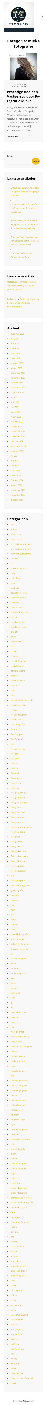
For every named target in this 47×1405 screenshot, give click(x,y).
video (13, 1310)
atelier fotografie (18, 568)
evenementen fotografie (22, 700)
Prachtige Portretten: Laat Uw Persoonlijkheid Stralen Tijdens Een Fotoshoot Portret (25, 241)
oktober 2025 (17, 382)
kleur (13, 978)
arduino (14, 558)
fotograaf (15, 788)
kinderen (15, 968)
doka (13, 690)
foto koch (15, 773)
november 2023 (18, 495)
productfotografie (19, 1193)
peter (13, 1144)
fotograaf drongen (19, 802)
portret (14, 1158)
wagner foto (16, 1334)
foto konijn (16, 778)
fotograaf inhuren (19, 817)
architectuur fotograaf (21, 544)
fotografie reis (17, 866)
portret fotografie (19, 1163)
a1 (12, 524)
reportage (15, 1217)
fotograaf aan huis (19, 792)
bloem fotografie (18, 597)
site (12, 1236)
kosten (14, 983)
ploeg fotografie (18, 1149)
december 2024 (18, 431)
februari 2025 (17, 421)
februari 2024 (17, 480)
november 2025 (18, 378)
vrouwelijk (15, 1329)
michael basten (18, 1056)
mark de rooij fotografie (21, 1046)
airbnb (14, 529)
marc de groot (17, 1031)
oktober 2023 (17, 500)
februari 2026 (17, 363)
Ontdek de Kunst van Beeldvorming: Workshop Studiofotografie (21, 286)
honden (14, 924)
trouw (13, 1285)
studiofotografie (18, 1275)
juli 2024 (14, 456)
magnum (15, 1017)
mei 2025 (15, 407)
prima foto (15, 1183)
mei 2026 (15, 348)
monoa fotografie (19, 1085)
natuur (14, 1095)
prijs (13, 1173)
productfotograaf (19, 1188)
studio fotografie (18, 1266)
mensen (14, 1051)
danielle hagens (18, 670)
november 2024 (18, 436)
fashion (14, 710)
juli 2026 (14, 338)
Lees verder (12, 136)
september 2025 (18, 387)
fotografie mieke (19, 84)
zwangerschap (17, 1373)
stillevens (15, 1256)
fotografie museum (19, 856)
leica (13, 997)
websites (15, 1344)
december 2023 (18, 490)
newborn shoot (18, 1119)
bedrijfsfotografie (19, 593)
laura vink (15, 993)
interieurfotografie (19, 949)
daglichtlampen (18, 666)
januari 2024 (16, 485)
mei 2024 (15, 465)
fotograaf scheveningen (21, 827)
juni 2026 (15, 343)
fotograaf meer (18, 822)
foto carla (15, 753)
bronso (14, 617)
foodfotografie (17, 739)
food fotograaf (17, 734)
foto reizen (16, 783)
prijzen (14, 1178)
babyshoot (16, 578)
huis (13, 929)
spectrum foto (17, 1246)
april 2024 (15, 470)
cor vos (14, 651)
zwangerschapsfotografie (22, 1378)
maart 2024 (16, 475)
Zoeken (10, 156)
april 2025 (15, 412)
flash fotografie (18, 724)
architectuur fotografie (21, 549)
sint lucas (15, 1232)
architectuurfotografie (21, 553)
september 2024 (18, 446)
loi (12, 1007)
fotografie (15, 846)
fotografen (15, 836)
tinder (13, 1280)
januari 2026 (16, 368)
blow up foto (16, 607)
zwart (13, 1383)
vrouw (14, 1324)
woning (14, 1358)
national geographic (20, 1090)
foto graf (15, 758)
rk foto (14, 1227)
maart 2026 (16, 358)
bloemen (15, 602)
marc (13, 1027)
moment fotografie (19, 1080)
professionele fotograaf (21, 1197)
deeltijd (14, 675)
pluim (13, 1153)
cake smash (16, 641)
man (13, 1022)
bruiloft (14, 632)
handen (14, 900)
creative (14, 656)
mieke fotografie (19, 86)
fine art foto (16, 719)
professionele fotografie (22, 1202)
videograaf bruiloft (19, 1315)
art (12, 563)
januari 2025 (16, 426)
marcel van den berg (20, 1036)
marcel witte (16, 1041)
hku (12, 914)
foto (13, 744)
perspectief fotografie (20, 1139)
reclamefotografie (19, 1207)
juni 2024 (15, 460)
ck (12, 646)
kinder (14, 963)
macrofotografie (18, 1012)
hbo (12, 905)
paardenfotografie (19, 1129)
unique (14, 1295)
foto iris (14, 763)
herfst (13, 910)
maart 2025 (16, 417)
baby (13, 573)
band (13, 583)
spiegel (14, 1251)
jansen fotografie (18, 958)
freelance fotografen (20, 885)
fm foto (14, 729)
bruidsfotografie (18, 627)
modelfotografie (18, 1071)
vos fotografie (17, 1319)
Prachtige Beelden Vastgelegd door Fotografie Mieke (23, 96)
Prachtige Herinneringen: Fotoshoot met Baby (22, 255)
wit (12, 1354)
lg (11, 1002)
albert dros (16, 534)
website (14, 1339)
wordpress (16, 1363)
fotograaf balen (18, 797)
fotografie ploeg (18, 861)
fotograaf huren (18, 812)
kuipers (14, 988)
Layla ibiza (12, 299)
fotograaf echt (17, 807)
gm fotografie (17, 890)
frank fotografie (18, 880)
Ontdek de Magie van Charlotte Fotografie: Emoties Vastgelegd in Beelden (25, 192)
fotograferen (16, 841)
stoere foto (16, 1261)
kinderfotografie (18, 973)
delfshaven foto (18, 680)
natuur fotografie (19, 1100)
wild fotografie (17, 1349)
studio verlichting (19, 1271)
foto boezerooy (18, 749)
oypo (13, 1124)
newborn (15, 1114)
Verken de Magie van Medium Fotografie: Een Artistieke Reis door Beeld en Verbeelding (24, 224)
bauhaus (15, 588)
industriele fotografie (20, 944)
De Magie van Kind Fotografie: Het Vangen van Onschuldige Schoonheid (24, 208)
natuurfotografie (18, 1105)
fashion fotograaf (19, 715)
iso (12, 954)
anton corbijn (17, 539)
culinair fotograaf (19, 661)
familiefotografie (18, 705)
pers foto (15, 1134)
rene (13, 1212)
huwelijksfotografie (19, 934)
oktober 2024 (17, 441)
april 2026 (15, 353)
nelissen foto (17, 1110)
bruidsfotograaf (18, 622)
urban (13, 1300)
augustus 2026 (17, 334)
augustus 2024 (17, 451)
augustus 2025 (17, 392)
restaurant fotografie (20, 1222)
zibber (14, 1368)
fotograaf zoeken (18, 832)
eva (12, 695)
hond (13, 919)
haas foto (15, 895)
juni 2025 (15, 402)
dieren (14, 685)
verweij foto (16, 1305)
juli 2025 (14, 397)
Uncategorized (17, 1290)
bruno (14, 636)
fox (12, 875)
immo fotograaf (18, 939)
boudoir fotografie (19, 612)
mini (13, 1066)
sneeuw (14, 1241)
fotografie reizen (18, 871)
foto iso (14, 768)
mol (12, 1075)
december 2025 (18, 373)
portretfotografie (18, 1168)
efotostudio (12, 282)
